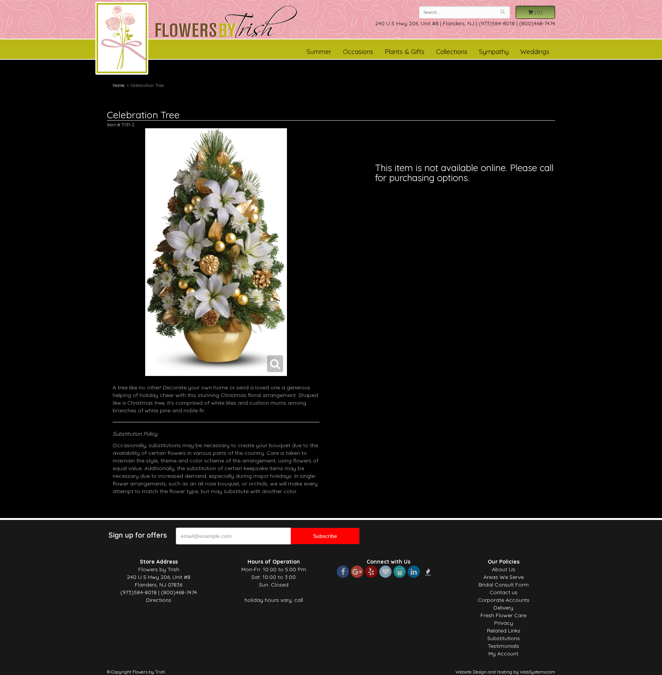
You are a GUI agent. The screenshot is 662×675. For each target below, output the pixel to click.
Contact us (504, 592)
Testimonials (503, 645)
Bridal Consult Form (503, 584)
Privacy (503, 622)
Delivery (503, 607)
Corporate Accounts (503, 600)
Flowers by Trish (121, 39)
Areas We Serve (503, 577)
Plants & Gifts (404, 51)
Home (119, 85)
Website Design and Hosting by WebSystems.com (505, 672)
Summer (318, 51)
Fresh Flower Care (503, 615)
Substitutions (503, 638)
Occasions (358, 51)
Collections (451, 51)
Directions (158, 600)
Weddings (534, 51)
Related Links (503, 630)
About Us (503, 569)
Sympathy (494, 51)
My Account (503, 653)
